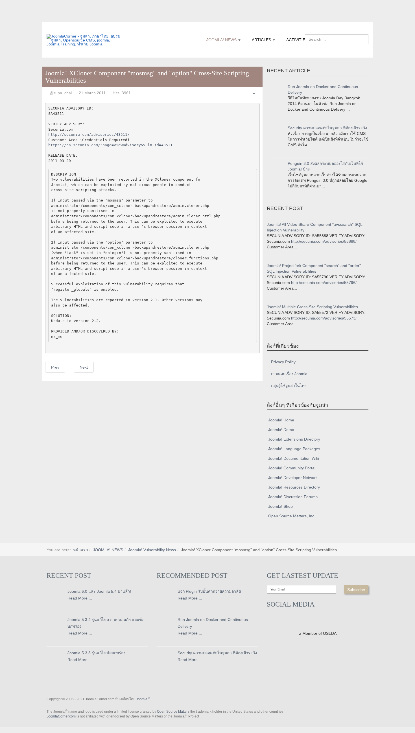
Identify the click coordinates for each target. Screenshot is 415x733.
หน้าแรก (80, 550)
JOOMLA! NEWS (222, 40)
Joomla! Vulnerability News (152, 550)
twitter (62, 18)
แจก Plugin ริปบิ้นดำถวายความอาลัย (209, 591)
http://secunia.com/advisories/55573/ (324, 318)
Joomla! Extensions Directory (294, 439)
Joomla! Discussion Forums (293, 496)
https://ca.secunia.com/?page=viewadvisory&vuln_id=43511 (110, 145)
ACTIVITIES (297, 40)
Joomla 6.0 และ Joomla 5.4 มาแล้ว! (99, 591)
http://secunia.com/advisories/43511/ (89, 134)
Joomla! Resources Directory (294, 487)
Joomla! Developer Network (293, 477)
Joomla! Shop (280, 506)
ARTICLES (262, 40)
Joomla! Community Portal (291, 468)
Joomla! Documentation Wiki (293, 458)
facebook (51, 18)
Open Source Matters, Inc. (291, 516)
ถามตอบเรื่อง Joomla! (290, 373)
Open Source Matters (173, 712)
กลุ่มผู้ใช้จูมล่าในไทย (289, 385)
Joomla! (143, 699)
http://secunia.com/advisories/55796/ (324, 282)
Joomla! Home (281, 420)
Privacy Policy (283, 362)
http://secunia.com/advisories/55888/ (324, 241)
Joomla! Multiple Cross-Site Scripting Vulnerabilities (312, 307)
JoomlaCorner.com (61, 716)
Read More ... (79, 598)
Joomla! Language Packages (294, 449)
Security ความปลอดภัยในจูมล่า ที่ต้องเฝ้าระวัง (327, 128)
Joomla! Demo (281, 429)
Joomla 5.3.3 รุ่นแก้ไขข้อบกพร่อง (96, 653)
